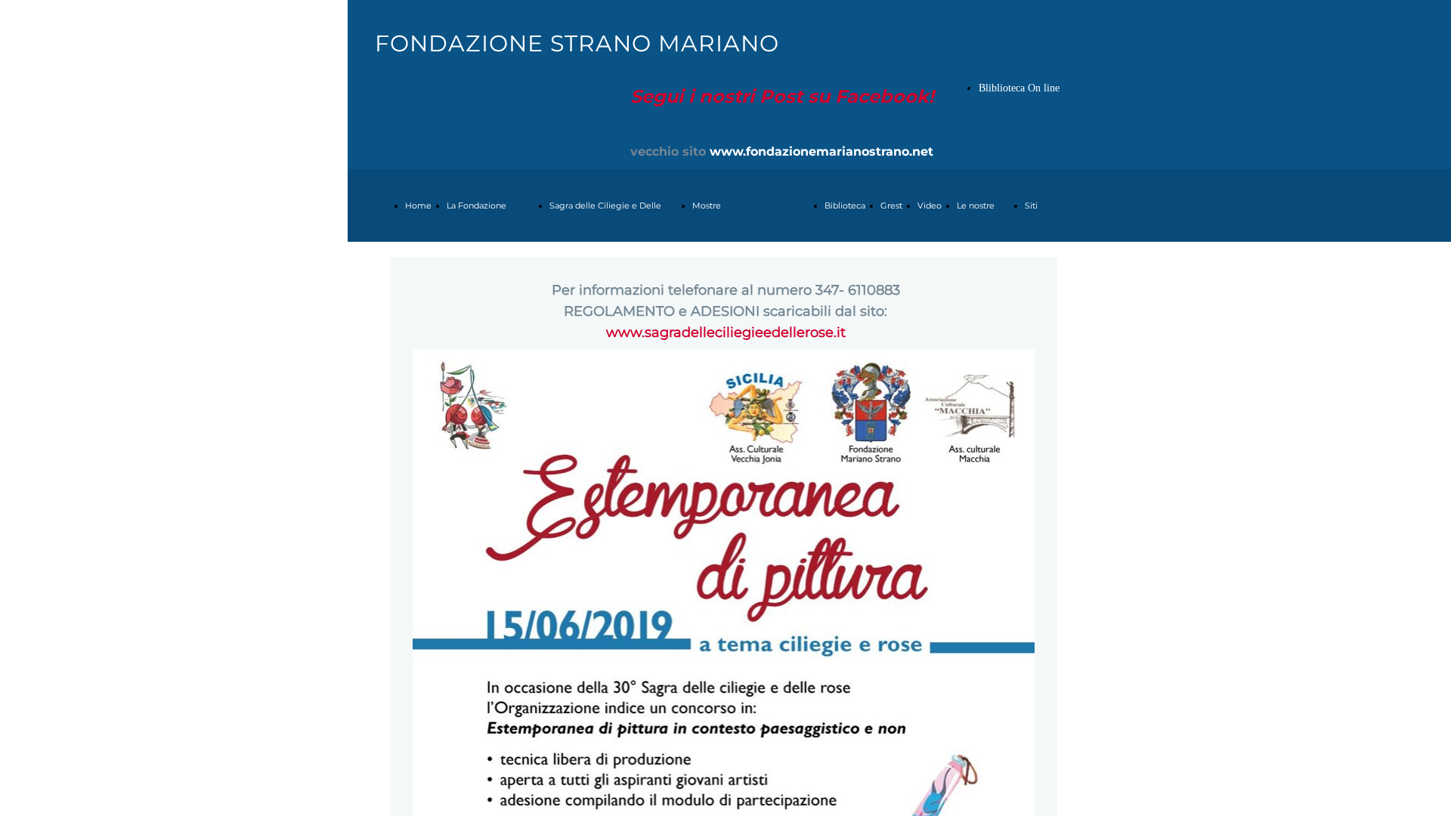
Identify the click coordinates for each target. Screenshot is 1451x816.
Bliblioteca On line (1019, 88)
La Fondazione (476, 205)
